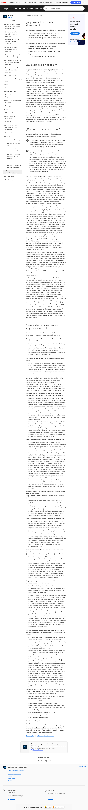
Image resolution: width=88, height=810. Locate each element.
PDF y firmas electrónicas (29, 2)
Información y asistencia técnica (14, 774)
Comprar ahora (76, 2)
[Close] (69, 806)
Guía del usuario (11, 778)
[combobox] (64, 8)
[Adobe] (3, 2)
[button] (84, 2)
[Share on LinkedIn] (46, 762)
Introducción (10, 776)
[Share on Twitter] (42, 762)
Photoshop (11, 15)
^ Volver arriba (82, 766)
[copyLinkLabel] (50, 762)
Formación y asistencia (61, 2)
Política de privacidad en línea (45, 736)
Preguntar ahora (11, 799)
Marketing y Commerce (45, 2)
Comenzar (50, 799)
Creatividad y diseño (13, 2)
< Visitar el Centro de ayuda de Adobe (16, 770)
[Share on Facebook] (38, 762)
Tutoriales (10, 780)
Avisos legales (30, 736)
